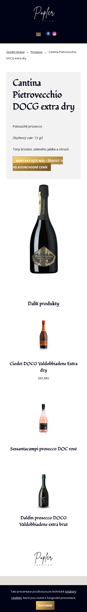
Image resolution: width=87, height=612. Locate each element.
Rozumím (45, 605)
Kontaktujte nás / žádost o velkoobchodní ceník (38, 164)
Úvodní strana (15, 52)
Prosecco (36, 52)
